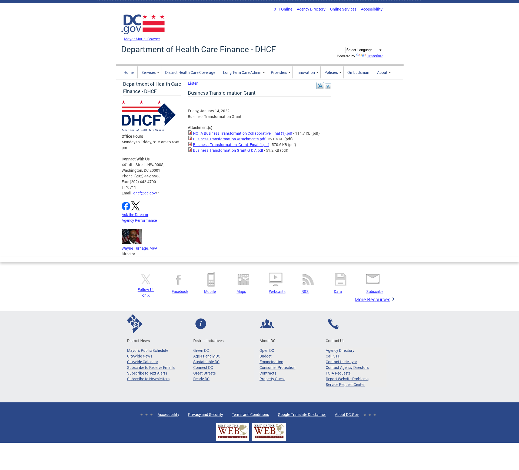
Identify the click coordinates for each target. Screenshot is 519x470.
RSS (305, 291)
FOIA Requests (338, 373)
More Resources (372, 299)
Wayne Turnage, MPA (139, 248)
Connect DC (203, 367)
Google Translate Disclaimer (302, 414)
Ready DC (201, 378)
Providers (279, 72)
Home (129, 72)
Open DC (267, 350)
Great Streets (204, 373)
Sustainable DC (206, 361)
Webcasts (277, 291)
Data (338, 291)
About (382, 72)
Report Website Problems (347, 378)
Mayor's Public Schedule (147, 350)
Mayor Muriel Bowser (142, 38)
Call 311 (333, 356)
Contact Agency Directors (347, 367)
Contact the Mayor (341, 361)
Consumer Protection (277, 367)
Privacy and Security (205, 414)
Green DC (201, 350)
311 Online (283, 9)
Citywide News (139, 356)
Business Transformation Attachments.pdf (229, 138)
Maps (241, 291)
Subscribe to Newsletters (148, 378)
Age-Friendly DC (206, 356)
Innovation (306, 72)
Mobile (210, 291)
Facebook (180, 291)
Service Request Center (345, 384)
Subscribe (374, 291)
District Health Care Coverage (190, 72)
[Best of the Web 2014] (232, 438)
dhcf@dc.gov (144, 193)
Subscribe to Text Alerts (147, 373)
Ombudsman (358, 72)
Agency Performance (139, 220)
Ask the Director (135, 214)
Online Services (343, 9)
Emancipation (271, 361)
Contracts (268, 373)
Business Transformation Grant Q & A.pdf (228, 150)
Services (148, 72)
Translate (375, 55)
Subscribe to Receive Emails (151, 367)
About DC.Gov (347, 414)
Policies (331, 72)
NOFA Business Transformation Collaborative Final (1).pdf (242, 133)
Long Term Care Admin (242, 72)
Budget (266, 356)
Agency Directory (311, 9)
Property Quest (272, 378)
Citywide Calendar (142, 361)
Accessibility (371, 9)
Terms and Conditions (250, 414)
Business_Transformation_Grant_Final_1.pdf (231, 144)
